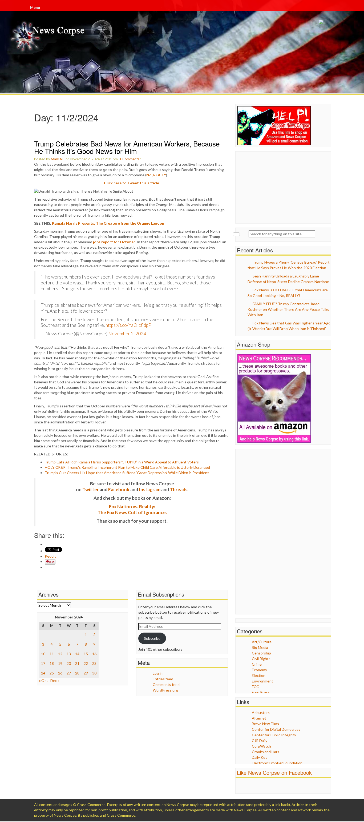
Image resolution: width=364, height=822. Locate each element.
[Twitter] (328, 8)
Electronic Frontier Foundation (277, 763)
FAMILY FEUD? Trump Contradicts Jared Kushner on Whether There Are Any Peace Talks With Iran (288, 309)
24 (43, 673)
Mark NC (58, 159)
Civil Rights (261, 658)
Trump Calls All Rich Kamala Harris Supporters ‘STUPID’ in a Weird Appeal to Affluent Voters (122, 462)
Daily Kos (259, 757)
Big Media (260, 647)
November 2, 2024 (127, 333)
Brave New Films (265, 723)
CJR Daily (259, 740)
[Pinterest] (329, 8)
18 (52, 663)
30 (94, 673)
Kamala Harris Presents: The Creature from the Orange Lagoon (108, 223)
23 (94, 663)
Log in (158, 673)
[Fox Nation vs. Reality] (321, 21)
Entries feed (163, 679)
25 (52, 673)
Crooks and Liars (265, 751)
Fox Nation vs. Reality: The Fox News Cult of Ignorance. (132, 509)
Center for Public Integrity (274, 735)
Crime (257, 664)
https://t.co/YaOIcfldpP (128, 325)
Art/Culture (262, 642)
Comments (130, 159)
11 (52, 654)
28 (77, 673)
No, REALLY (156, 175)
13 (69, 654)
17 (43, 663)
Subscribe (152, 638)
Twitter (90, 489)
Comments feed (166, 684)
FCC (255, 686)
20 (69, 663)
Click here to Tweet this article (131, 183)
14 (77, 654)
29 (86, 673)
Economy (259, 670)
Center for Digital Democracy (276, 729)
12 (60, 654)
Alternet (259, 718)
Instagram (149, 489)
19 (60, 663)
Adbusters (261, 712)
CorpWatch (261, 746)
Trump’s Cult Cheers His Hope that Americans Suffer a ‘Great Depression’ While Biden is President (127, 472)
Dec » (54, 680)
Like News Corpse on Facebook (274, 772)
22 (86, 663)
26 (60, 673)
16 (94, 654)
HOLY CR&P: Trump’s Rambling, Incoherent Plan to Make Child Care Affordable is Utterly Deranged (127, 467)
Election (258, 675)
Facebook (119, 489)
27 (69, 673)
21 (77, 663)
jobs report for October (114, 242)
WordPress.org (165, 690)
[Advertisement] (277, 186)
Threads (178, 489)
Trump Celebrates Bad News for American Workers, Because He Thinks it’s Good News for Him (127, 147)
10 (43, 654)
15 (86, 654)
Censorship (261, 653)
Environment (262, 681)
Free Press (261, 692)
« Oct (43, 680)
